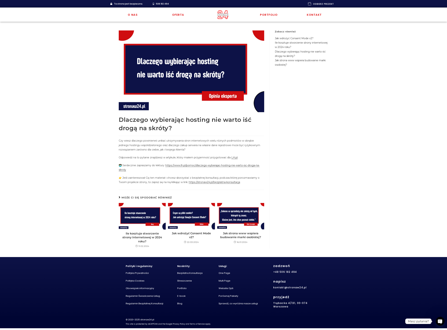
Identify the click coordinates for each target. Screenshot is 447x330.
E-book (181, 296)
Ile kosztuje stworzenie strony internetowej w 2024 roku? (142, 237)
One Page (224, 273)
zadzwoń (281, 266)
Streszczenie (184, 280)
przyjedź (281, 297)
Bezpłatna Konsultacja (190, 273)
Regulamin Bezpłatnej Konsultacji (144, 303)
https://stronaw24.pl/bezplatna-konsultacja (214, 182)
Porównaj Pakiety (228, 296)
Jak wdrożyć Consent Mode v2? (191, 235)
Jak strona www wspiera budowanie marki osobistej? (240, 235)
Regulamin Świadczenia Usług (143, 296)
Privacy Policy (179, 324)
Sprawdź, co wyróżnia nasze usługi (238, 303)
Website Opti (226, 288)
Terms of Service (197, 324)
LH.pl (234, 157)
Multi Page (224, 280)
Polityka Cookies (135, 280)
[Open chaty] (440, 321)
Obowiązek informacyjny (140, 288)
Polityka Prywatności (137, 273)
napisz (279, 281)
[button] (126, 4)
